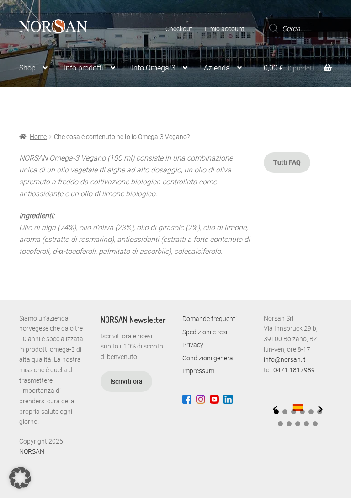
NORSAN (31, 451)
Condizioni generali (209, 357)
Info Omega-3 (154, 68)
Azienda (217, 68)
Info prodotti (83, 68)
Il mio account (225, 28)
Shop (27, 68)
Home (38, 136)
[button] (284, 411)
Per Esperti (94, 103)
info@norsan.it (285, 359)
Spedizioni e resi (204, 331)
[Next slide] (320, 409)
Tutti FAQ (287, 162)
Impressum (198, 370)
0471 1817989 (294, 369)
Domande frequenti (209, 318)
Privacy (192, 344)
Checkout (178, 28)
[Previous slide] (275, 409)
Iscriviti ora (126, 381)
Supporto (33, 103)
